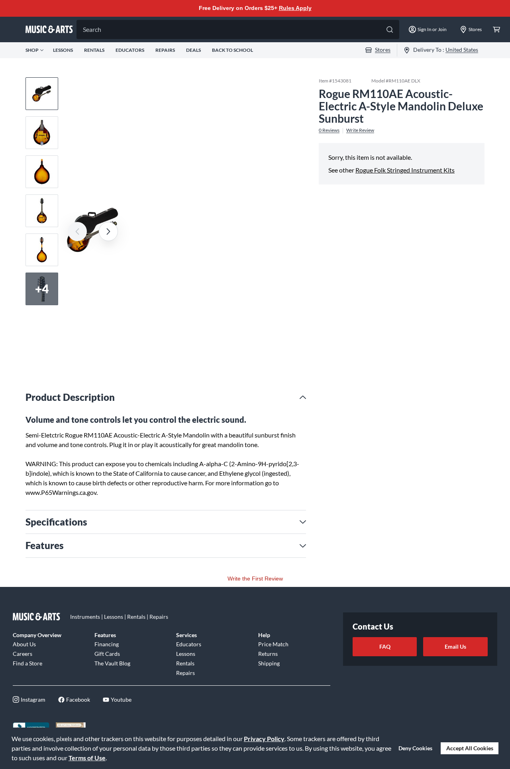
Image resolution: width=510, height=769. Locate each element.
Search (92, 29)
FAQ (384, 646)
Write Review (360, 130)
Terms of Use (87, 757)
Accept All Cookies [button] (469, 748)
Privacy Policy (264, 738)
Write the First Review (255, 578)
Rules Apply (295, 8)
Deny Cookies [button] (415, 748)
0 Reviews (329, 130)
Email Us (455, 646)
